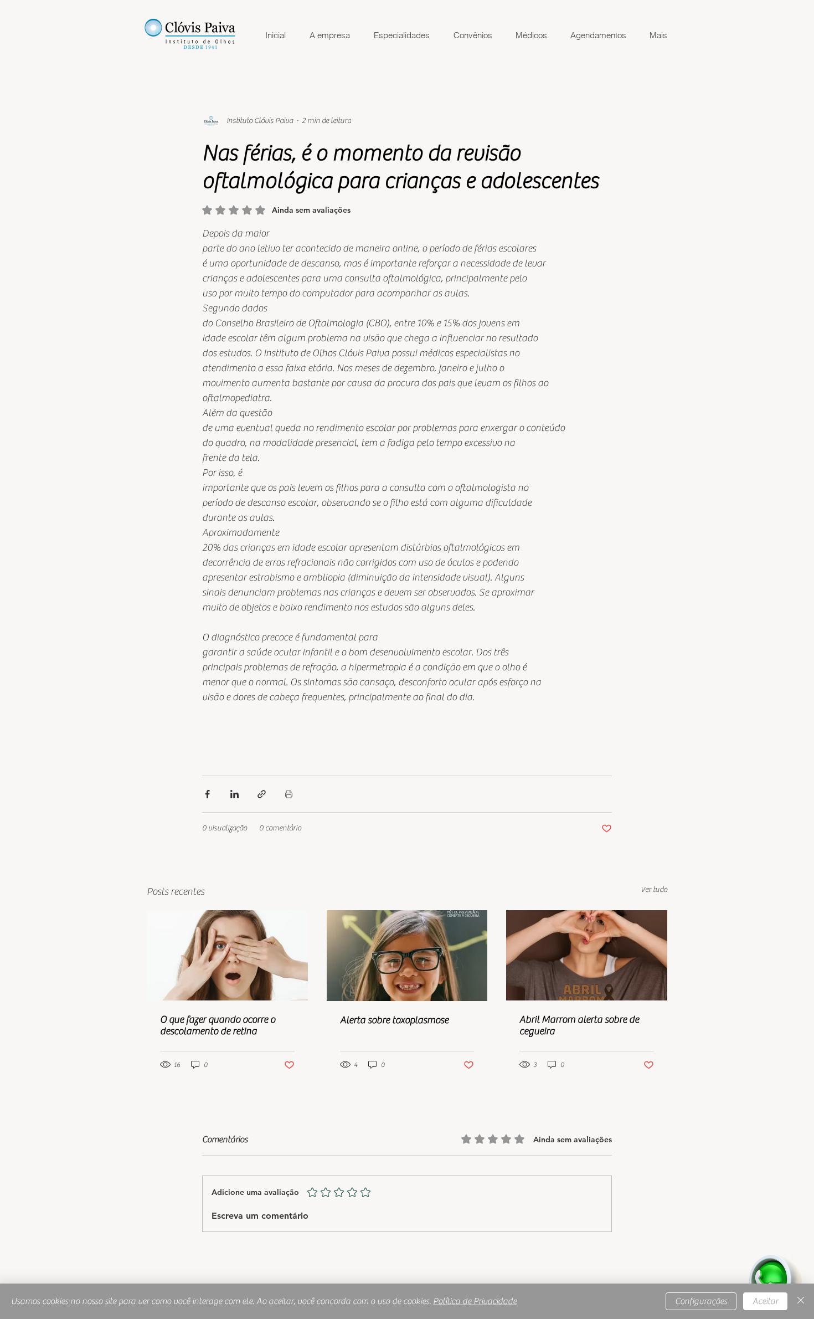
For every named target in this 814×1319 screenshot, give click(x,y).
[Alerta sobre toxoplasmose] (407, 955)
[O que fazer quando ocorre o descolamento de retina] (227, 955)
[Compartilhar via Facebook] (207, 794)
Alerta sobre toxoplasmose (394, 1020)
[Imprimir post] (289, 794)
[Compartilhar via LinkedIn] (234, 794)
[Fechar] (800, 1301)
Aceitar (765, 1301)
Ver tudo (654, 889)
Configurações (701, 1301)
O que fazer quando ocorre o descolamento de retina (217, 1025)
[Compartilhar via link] (261, 794)
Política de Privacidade (475, 1301)
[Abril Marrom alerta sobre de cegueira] (586, 955)
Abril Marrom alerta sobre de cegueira (579, 1025)
